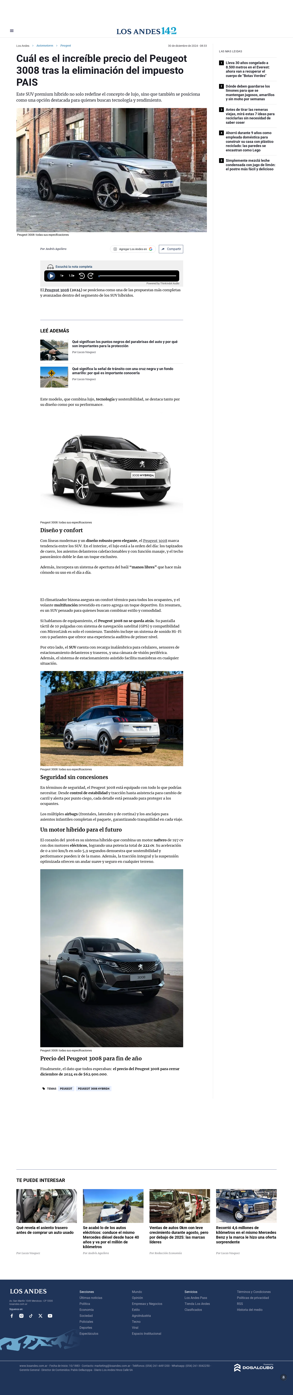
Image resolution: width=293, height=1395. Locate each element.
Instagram (21, 1315)
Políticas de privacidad (253, 1298)
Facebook (11, 1315)
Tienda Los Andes (197, 1304)
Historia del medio (250, 1310)
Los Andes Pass (196, 1298)
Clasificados (193, 1310)
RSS (240, 1304)
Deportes (86, 1328)
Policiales (86, 1322)
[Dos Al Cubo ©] (253, 1371)
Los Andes (22, 45)
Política (85, 1304)
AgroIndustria (141, 1316)
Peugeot (66, 1088)
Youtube (50, 1315)
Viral (135, 1328)
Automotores (44, 45)
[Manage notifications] (283, 1377)
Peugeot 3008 (155, 540)
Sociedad (86, 1316)
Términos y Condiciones (254, 1292)
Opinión (137, 1298)
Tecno (136, 1322)
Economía (87, 1310)
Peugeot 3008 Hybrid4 (93, 1088)
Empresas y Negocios (147, 1304)
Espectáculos (89, 1334)
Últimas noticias (91, 1298)
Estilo (136, 1310)
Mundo (137, 1292)
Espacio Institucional (146, 1334)
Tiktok (31, 1315)
